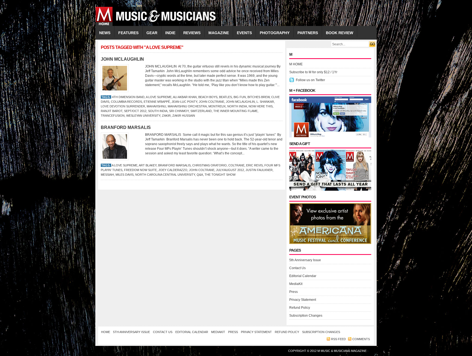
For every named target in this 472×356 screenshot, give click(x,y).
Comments (361, 339)
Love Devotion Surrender (123, 106)
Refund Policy (299, 308)
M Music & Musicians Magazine (342, 350)
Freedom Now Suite (140, 170)
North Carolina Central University (165, 174)
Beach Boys (207, 97)
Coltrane (236, 165)
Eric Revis (254, 165)
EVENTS (244, 33)
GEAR (151, 33)
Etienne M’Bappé (157, 101)
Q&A (200, 174)
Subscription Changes (305, 315)
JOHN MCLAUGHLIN (122, 59)
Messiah (107, 174)
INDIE (170, 33)
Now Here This (261, 106)
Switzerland (201, 111)
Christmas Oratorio (209, 165)
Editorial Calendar (302, 276)
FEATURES (128, 33)
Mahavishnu (156, 106)
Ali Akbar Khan (185, 97)
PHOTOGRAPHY (275, 33)
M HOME (296, 64)
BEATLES (225, 97)
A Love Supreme (159, 97)
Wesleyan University (143, 115)
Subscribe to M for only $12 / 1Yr (313, 72)
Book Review (339, 33)
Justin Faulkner (259, 170)
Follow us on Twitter (310, 80)
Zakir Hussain (183, 115)
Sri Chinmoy (179, 111)
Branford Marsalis (174, 165)
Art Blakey (148, 165)
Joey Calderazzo (172, 170)
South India (157, 111)
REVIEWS (191, 33)
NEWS (104, 33)
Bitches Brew (258, 97)
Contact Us (297, 268)
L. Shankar (265, 101)
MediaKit (295, 284)
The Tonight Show (220, 174)
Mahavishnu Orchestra (187, 106)
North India (237, 106)
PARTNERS (307, 33)
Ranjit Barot (111, 111)
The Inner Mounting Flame (235, 111)
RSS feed (338, 339)
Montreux (217, 106)
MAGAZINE (218, 33)
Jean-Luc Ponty (184, 101)
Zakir (166, 115)
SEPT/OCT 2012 (135, 111)
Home (105, 332)
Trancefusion (113, 115)
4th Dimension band (128, 97)
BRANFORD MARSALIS (126, 127)
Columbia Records (126, 101)
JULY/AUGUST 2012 (230, 170)
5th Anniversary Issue (305, 260)
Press (293, 292)
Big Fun (240, 97)
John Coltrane (211, 101)
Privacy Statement (302, 300)
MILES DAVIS (125, 174)
